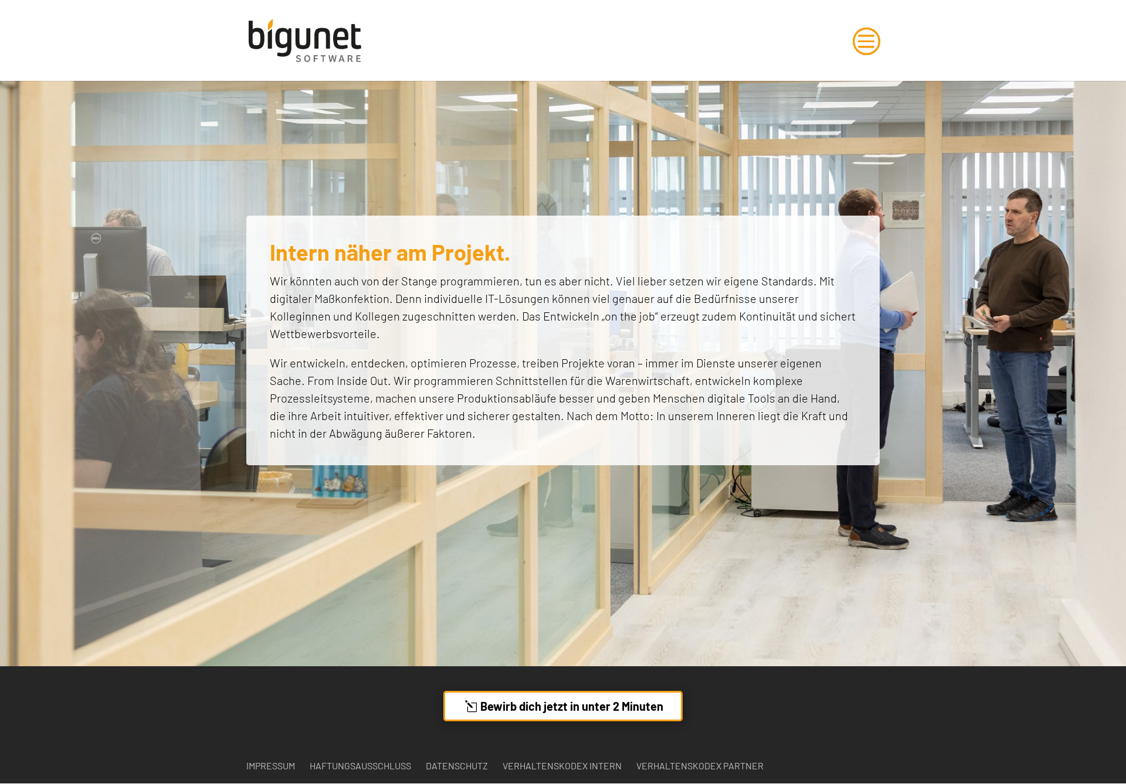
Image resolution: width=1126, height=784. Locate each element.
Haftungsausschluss (360, 765)
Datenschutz (457, 765)
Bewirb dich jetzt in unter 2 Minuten (571, 706)
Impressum (270, 765)
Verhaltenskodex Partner (700, 765)
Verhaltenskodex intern (562, 765)
